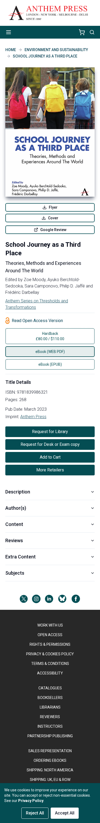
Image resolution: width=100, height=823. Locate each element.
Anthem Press (33, 416)
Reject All (35, 813)
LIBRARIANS (50, 707)
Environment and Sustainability (56, 50)
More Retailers (50, 469)
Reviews (14, 540)
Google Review (53, 230)
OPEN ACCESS (50, 635)
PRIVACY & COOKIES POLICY (50, 654)
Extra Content (20, 556)
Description (17, 492)
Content (14, 524)
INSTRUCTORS (50, 726)
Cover (53, 218)
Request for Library (50, 431)
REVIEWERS (50, 717)
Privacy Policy (30, 801)
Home (10, 50)
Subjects (14, 573)
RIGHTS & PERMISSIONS (50, 644)
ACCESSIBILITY (50, 673)
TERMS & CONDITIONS (50, 663)
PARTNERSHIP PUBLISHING (50, 736)
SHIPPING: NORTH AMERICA (50, 770)
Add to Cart (50, 457)
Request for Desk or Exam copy (50, 444)
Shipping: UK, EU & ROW (50, 779)
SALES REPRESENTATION (50, 751)
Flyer (53, 207)
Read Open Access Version (37, 320)
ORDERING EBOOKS (50, 760)
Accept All (64, 813)
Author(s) (15, 508)
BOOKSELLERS (50, 698)
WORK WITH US (50, 625)
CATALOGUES (50, 688)
